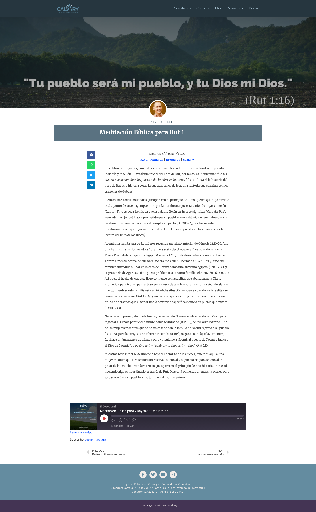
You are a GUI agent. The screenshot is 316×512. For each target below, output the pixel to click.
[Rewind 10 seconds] (120, 420)
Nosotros (181, 8)
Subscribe (117, 426)
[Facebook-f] (143, 474)
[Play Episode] (104, 418)
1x (127, 420)
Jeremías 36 (173, 159)
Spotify (89, 439)
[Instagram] (173, 474)
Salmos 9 (188, 159)
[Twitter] (153, 474)
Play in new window (81, 432)
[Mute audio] (114, 420)
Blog (218, 8)
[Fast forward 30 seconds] (135, 420)
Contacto (203, 8)
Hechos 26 (156, 159)
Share (130, 426)
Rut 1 (144, 159)
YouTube (101, 439)
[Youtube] (163, 474)
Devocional (235, 8)
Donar (253, 8)
